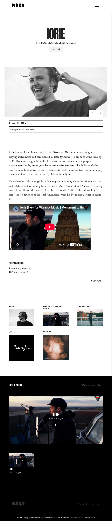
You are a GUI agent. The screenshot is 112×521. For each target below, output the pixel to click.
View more (96, 281)
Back (57, 49)
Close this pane (88, 517)
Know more (75, 517)
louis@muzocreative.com (21, 129)
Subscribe (83, 504)
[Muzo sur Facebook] (9, 123)
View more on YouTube (91, 385)
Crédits (96, 504)
